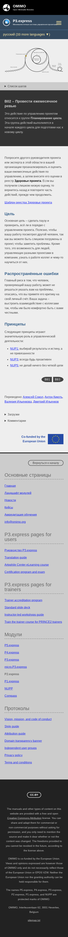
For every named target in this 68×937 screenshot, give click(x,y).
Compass (11, 695)
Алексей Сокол (33, 396)
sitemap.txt (34, 920)
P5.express (12, 645)
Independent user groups (21, 748)
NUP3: (14, 359)
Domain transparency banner (23, 740)
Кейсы (9, 507)
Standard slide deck (17, 607)
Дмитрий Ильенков (46, 401)
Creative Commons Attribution (24, 818)
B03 (57, 379)
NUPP (9, 688)
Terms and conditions (18, 762)
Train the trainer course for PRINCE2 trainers (33, 621)
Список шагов (17, 86)
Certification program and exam (25, 571)
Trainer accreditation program (23, 600)
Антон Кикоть (53, 396)
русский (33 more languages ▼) (26, 34)
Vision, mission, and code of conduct (28, 719)
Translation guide (16, 557)
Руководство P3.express (21, 550)
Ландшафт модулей (18, 493)
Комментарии (17, 420)
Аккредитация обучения (21, 514)
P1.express (12, 681)
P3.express (12, 659)
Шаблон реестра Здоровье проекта (28, 202)
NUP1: (14, 348)
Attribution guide (15, 733)
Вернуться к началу (46, 462)
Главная (10, 485)
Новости (10, 500)
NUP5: (14, 365)
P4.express (12, 652)
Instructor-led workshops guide (24, 614)
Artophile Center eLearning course (27, 564)
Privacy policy (13, 755)
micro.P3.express (16, 666)
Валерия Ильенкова (18, 401)
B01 (47, 379)
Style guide (12, 726)
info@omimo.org (15, 521)
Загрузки (13, 414)
